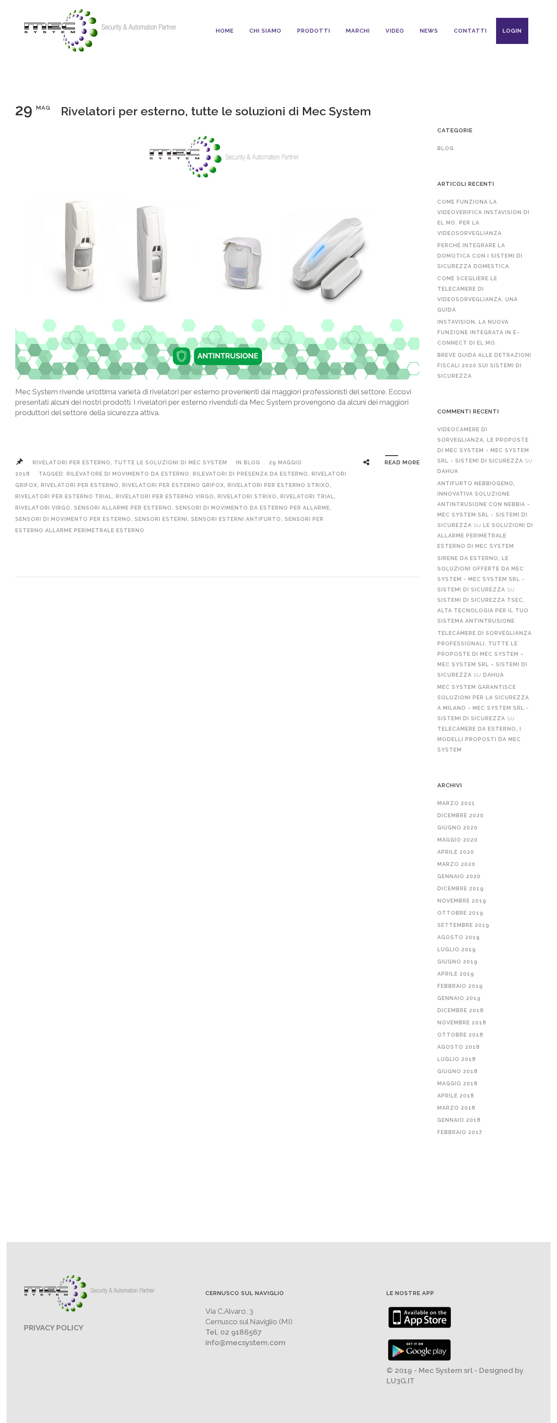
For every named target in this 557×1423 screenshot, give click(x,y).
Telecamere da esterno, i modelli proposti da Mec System (479, 739)
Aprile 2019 (455, 974)
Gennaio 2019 (459, 998)
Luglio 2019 (456, 949)
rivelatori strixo (247, 496)
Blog (252, 463)
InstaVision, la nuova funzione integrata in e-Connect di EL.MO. (478, 332)
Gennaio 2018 (459, 1120)
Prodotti (313, 30)
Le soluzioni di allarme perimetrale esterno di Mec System (485, 535)
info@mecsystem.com (245, 1342)
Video (395, 30)
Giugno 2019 (457, 962)
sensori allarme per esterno (123, 508)
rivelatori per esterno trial (63, 496)
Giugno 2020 (457, 828)
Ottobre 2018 (460, 1035)
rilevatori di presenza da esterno (250, 474)
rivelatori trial (307, 496)
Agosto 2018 (458, 1047)
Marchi (358, 30)
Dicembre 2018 (460, 1010)
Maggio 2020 (457, 840)
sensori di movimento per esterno (73, 519)
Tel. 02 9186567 (233, 1332)
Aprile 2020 (455, 852)
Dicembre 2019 (460, 889)
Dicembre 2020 (460, 815)
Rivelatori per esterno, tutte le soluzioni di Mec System (216, 111)
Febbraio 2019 (460, 986)
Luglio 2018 (456, 1059)
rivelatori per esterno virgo (165, 496)
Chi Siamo (265, 30)
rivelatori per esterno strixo (279, 485)
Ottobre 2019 (460, 913)
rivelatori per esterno (80, 485)
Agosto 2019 (458, 937)
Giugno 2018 (457, 1071)
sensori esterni (161, 519)
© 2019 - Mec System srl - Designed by (454, 1370)
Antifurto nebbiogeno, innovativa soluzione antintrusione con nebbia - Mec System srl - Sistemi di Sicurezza (483, 504)
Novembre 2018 (462, 1023)
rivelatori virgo (42, 508)
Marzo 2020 (456, 864)
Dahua (447, 471)
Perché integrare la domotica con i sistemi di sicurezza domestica (480, 255)
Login (512, 30)
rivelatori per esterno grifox (173, 485)
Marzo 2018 (456, 1108)
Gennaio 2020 (459, 876)
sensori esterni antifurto (236, 519)
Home (225, 30)
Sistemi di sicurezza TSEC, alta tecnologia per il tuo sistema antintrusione (483, 610)
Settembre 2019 (463, 925)
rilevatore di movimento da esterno (128, 474)
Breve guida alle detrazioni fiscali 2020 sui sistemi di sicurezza (484, 365)
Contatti (470, 30)
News (429, 30)
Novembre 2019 (462, 901)
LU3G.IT (400, 1380)
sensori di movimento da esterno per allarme (252, 508)
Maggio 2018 (457, 1084)
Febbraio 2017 (460, 1132)
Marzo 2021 (456, 803)
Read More (402, 462)
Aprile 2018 (455, 1096)
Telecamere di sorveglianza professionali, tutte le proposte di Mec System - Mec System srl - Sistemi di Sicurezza (484, 654)
